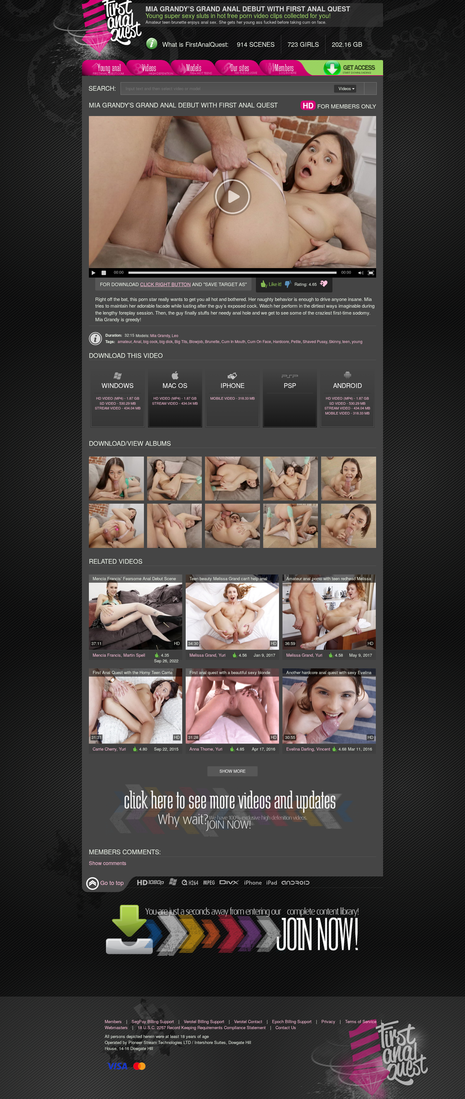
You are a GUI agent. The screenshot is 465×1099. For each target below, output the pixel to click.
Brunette (212, 341)
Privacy (328, 1021)
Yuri (222, 655)
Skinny (334, 341)
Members (284, 67)
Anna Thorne (201, 749)
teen (346, 341)
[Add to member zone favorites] (324, 284)
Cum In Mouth (233, 341)
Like (271, 284)
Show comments (107, 863)
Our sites (240, 67)
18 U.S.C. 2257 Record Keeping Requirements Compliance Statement (202, 1027)
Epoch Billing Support (292, 1021)
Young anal (109, 67)
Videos (149, 67)
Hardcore (281, 341)
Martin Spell (134, 655)
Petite (296, 341)
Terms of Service (360, 1021)
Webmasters (116, 1027)
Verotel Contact (248, 1021)
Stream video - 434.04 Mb (117, 407)
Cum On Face (259, 341)
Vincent (323, 749)
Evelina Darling (300, 749)
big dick (166, 341)
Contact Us (286, 1027)
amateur (125, 341)
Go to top (112, 882)
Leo (175, 335)
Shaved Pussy (315, 341)
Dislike (288, 284)
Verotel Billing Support (204, 1021)
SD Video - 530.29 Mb (118, 403)
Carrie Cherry (104, 749)
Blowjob (196, 341)
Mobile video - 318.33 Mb (232, 398)
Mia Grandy (160, 335)
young (357, 341)
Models (193, 67)
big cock (150, 341)
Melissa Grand (202, 655)
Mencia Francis (107, 655)
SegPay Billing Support (153, 1021)
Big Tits (181, 341)
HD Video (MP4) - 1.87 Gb (117, 398)
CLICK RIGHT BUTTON (165, 284)
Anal (137, 341)
